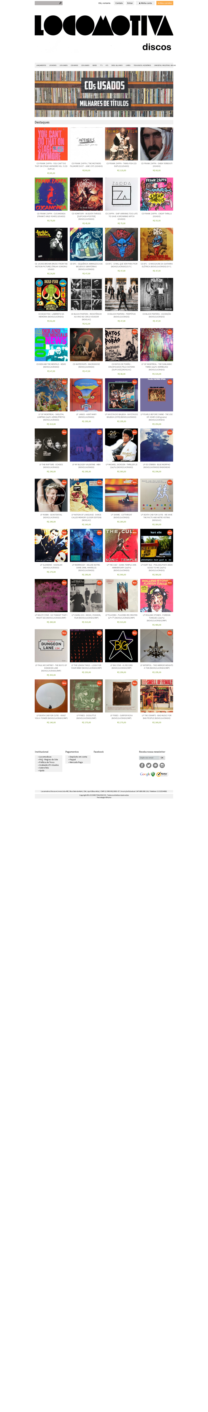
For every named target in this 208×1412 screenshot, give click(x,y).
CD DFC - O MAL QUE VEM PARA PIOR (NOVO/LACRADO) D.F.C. (121, 265)
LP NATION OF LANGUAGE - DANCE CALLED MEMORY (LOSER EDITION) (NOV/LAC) (86, 517)
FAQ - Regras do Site (48, 759)
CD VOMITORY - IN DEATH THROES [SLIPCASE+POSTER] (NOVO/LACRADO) (86, 216)
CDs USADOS (85, 65)
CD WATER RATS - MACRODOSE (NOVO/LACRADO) (86, 365)
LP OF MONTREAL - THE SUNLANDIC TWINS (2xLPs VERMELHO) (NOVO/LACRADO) (156, 367)
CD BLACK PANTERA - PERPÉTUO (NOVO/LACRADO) (121, 315)
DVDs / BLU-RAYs (116, 65)
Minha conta (146, 3)
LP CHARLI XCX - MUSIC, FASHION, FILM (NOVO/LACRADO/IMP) (86, 616)
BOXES (95, 65)
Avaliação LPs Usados (49, 765)
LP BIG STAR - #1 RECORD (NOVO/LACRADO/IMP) (121, 666)
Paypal (73, 759)
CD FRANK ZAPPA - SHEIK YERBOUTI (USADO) (156, 164)
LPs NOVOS (52, 65)
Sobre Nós (44, 767)
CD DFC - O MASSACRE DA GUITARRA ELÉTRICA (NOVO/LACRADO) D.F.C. (157, 265)
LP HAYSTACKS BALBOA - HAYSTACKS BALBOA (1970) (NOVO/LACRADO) (121, 415)
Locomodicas (45, 756)
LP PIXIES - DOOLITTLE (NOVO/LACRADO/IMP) (86, 716)
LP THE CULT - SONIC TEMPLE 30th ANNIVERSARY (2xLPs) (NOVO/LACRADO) (121, 567)
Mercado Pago (76, 762)
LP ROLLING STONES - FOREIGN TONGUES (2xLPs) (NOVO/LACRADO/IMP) (156, 618)
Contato (119, 3)
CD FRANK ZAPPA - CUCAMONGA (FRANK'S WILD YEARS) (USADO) (51, 215)
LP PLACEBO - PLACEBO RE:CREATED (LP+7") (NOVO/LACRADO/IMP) (121, 616)
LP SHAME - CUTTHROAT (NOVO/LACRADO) (121, 516)
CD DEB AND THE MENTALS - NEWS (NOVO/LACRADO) (51, 365)
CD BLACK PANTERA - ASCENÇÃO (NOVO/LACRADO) (157, 315)
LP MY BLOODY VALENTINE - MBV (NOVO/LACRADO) (86, 466)
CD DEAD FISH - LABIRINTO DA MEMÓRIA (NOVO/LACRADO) (51, 315)
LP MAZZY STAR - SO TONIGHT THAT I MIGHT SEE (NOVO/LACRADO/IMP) (51, 616)
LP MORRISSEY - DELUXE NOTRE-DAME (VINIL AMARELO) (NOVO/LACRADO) (86, 567)
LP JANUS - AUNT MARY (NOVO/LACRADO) (86, 415)
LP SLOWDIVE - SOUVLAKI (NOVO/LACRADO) (51, 566)
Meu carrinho (166, 3)
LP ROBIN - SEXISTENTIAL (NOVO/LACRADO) (51, 516)
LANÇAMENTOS (41, 65)
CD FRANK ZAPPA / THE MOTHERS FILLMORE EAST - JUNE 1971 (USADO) (86, 164)
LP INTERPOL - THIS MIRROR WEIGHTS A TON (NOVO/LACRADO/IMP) (156, 666)
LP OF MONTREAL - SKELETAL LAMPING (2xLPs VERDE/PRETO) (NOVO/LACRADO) (51, 417)
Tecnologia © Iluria (104, 797)
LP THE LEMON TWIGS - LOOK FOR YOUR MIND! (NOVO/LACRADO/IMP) (86, 666)
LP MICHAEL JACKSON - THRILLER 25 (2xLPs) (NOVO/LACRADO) (121, 466)
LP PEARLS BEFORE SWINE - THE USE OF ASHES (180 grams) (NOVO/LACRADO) (157, 417)
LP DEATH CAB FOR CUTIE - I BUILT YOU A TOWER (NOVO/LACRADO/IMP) (51, 716)
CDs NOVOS (74, 65)
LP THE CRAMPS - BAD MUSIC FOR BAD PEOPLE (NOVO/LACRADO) (156, 716)
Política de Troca (46, 762)
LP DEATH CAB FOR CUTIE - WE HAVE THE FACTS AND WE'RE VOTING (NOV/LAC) (156, 517)
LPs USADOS (63, 65)
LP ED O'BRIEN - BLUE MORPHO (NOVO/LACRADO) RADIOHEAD (156, 466)
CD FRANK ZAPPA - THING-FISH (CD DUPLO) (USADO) (121, 164)
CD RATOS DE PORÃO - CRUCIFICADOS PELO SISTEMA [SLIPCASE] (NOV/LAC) (121, 367)
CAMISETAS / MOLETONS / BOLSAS (165, 65)
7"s (101, 65)
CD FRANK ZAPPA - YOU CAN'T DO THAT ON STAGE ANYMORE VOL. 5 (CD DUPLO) (51, 166)
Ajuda (41, 770)
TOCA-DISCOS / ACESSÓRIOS (142, 65)
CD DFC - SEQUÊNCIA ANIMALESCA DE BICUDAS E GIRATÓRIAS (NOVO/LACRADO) (86, 266)
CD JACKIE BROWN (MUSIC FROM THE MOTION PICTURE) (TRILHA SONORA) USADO (51, 266)
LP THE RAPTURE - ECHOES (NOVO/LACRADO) (51, 466)
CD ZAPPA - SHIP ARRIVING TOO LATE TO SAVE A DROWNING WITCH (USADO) (121, 216)
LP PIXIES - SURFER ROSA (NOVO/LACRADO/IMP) (121, 716)
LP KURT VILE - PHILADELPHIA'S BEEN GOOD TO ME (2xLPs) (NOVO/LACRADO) (157, 567)
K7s (107, 65)
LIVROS (128, 65)
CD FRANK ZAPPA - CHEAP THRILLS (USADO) (157, 215)
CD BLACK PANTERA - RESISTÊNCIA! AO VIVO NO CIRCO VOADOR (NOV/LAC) (86, 317)
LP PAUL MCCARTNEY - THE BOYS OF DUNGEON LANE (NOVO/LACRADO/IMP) (51, 668)
